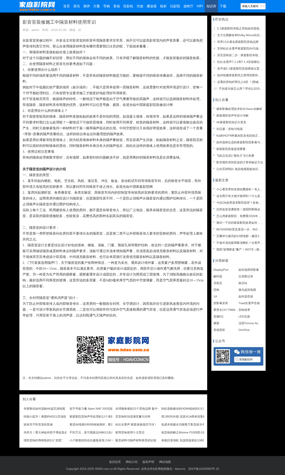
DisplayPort (220, 269)
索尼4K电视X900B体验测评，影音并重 (94, 424)
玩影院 (175, 6)
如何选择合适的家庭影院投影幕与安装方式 (244, 142)
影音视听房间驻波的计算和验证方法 (239, 162)
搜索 (262, 6)
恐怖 (216, 289)
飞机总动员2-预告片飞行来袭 (235, 155)
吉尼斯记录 (245, 276)
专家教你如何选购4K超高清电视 (44, 408)
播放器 (152, 6)
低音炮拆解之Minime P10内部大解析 (185, 432)
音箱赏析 (219, 329)
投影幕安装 (220, 303)
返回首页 (115, 462)
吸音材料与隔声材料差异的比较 (135, 440)
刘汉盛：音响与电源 (229, 129)
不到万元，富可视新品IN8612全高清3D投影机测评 (102, 432)
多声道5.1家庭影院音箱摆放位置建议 (241, 68)
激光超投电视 (247, 289)
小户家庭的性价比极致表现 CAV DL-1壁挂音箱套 (101, 440)
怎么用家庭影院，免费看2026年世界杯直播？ (246, 216)
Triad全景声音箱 (249, 303)
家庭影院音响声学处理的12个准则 (91, 416)
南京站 (242, 283)
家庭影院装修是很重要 (231, 149)
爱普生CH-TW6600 (226, 309)
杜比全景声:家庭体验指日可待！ (136, 424)
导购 (106, 6)
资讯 (76, 6)
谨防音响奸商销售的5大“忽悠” (43, 440)
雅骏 (216, 323)
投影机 (128, 6)
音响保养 (244, 309)
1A (215, 296)
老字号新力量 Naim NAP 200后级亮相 (94, 408)
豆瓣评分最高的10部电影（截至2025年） (243, 236)
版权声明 (148, 462)
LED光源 (244, 316)
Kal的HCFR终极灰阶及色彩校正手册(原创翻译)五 (248, 135)
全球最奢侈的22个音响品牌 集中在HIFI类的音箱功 (148, 408)
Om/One (244, 329)
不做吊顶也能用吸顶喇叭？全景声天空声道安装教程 (250, 242)
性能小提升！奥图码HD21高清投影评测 (49, 416)
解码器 (217, 276)
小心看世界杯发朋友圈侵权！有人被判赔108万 (246, 189)
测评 (86, 6)
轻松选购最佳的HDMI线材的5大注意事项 (187, 408)
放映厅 (188, 6)
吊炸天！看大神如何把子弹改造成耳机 (48, 432)
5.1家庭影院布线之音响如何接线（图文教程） (247, 28)
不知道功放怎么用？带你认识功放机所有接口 (248, 88)
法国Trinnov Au (248, 323)
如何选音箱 (245, 296)
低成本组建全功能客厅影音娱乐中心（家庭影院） (193, 424)
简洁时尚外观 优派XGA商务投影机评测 (186, 416)
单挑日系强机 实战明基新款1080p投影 (186, 440)
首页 (66, 6)
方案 (96, 6)
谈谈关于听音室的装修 (38, 424)
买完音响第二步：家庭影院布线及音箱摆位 (245, 55)
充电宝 (217, 283)
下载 (223, 6)
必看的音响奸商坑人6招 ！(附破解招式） (243, 82)
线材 (163, 6)
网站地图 (165, 462)
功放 (140, 6)
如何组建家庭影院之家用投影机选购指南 (243, 75)
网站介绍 (131, 462)
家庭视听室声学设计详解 (232, 115)
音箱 (116, 6)
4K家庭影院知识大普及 (231, 122)
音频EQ (218, 316)
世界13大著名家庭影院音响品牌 (238, 41)
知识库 (211, 6)
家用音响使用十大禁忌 (130, 432)
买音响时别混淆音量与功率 (132, 416)
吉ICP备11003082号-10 (203, 468)
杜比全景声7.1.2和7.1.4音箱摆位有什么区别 (245, 62)
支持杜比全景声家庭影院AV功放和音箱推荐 (245, 48)
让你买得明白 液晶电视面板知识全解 (240, 169)
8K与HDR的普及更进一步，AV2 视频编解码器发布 (249, 229)
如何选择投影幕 (248, 269)
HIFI (200, 6)
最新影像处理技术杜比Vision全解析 (239, 108)
